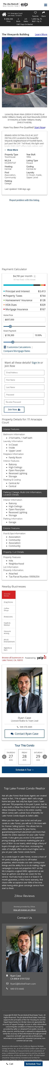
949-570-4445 (26, 727)
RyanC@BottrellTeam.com (23, 984)
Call (11, 1063)
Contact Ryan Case (26, 734)
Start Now (39, 127)
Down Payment (10, 331)
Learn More (41, 34)
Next (45, 757)
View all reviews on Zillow (24, 910)
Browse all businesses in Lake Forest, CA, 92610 (13, 658)
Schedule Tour (33, 1063)
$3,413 (41, 291)
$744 (42, 295)
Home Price (8, 315)
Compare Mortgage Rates (17, 350)
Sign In (36, 362)
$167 (42, 309)
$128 (42, 300)
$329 (42, 304)
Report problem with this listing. (24, 200)
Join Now (12, 409)
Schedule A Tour (23, 770)
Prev (4, 757)
